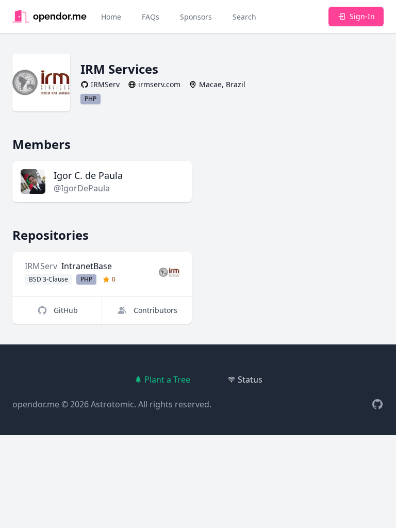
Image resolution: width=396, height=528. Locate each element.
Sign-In (362, 16)
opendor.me (35, 404)
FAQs (150, 17)
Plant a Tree (167, 379)
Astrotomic (112, 404)
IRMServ (41, 266)
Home (111, 17)
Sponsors (196, 17)
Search (244, 17)
